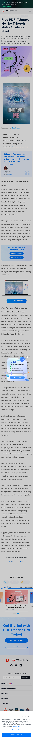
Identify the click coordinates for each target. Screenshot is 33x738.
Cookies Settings (16, 729)
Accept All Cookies (16, 734)
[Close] (31, 713)
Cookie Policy (16, 726)
